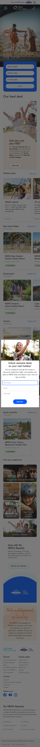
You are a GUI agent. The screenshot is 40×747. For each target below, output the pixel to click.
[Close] (37, 341)
